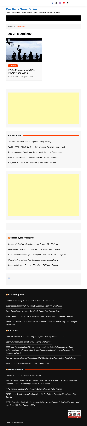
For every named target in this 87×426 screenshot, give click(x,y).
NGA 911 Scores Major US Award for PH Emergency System (32, 157)
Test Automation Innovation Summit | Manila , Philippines (29, 342)
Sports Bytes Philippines (22, 238)
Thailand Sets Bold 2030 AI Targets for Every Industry (29, 142)
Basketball (13, 65)
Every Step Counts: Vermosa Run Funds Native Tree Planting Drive (33, 311)
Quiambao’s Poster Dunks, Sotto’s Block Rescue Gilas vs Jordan (34, 249)
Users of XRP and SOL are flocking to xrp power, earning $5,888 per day (35, 337)
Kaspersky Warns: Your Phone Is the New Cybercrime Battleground (35, 152)
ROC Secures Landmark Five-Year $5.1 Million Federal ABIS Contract (34, 389)
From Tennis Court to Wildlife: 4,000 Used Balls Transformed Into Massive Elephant (39, 316)
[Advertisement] (43, 108)
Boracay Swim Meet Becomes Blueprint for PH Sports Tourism (33, 265)
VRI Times (13, 330)
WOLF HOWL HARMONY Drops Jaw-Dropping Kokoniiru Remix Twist (36, 147)
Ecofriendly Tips (16, 294)
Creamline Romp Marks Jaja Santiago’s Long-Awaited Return (33, 260)
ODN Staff (14, 77)
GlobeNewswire (15, 369)
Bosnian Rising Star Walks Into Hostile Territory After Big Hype (33, 244)
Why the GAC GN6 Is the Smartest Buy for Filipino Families (32, 163)
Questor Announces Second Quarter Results (24, 375)
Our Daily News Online (21, 9)
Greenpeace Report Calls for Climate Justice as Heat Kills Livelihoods (34, 306)
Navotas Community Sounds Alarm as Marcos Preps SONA (30, 301)
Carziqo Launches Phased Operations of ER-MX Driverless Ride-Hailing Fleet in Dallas (41, 358)
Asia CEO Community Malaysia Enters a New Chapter (28, 363)
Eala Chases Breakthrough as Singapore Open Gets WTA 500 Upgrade (37, 255)
